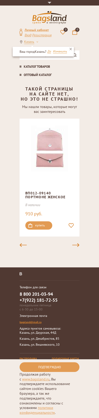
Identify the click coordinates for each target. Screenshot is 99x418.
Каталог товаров (37, 66)
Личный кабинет (37, 30)
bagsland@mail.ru (30, 322)
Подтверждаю (49, 367)
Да (49, 51)
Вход (28, 35)
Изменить (60, 51)
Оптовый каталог (38, 75)
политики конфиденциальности (37, 410)
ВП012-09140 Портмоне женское (45, 195)
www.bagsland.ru (36, 379)
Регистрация (42, 35)
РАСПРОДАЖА (28, 358)
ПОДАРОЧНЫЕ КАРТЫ (65, 358)
